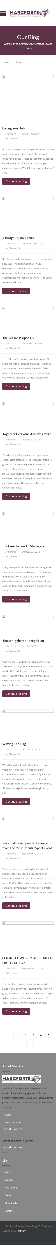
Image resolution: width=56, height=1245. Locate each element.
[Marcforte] (30, 12)
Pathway (21, 1230)
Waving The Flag (14, 744)
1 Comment (11, 973)
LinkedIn (46, 1239)
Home (5, 62)
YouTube (52, 1239)
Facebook (31, 1239)
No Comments (12, 138)
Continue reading (16, 181)
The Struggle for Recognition (23, 641)
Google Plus (41, 1240)
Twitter (36, 1239)
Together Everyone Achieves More (26, 434)
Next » (29, 1043)
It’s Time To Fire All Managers (23, 546)
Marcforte (10, 133)
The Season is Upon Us (18, 338)
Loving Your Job (13, 128)
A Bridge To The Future (18, 238)
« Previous (10, 1035)
